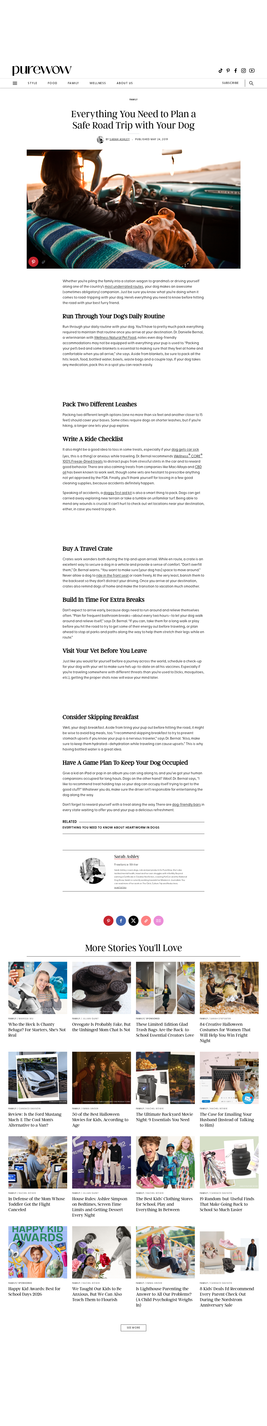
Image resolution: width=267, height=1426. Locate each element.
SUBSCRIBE (230, 83)
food (52, 83)
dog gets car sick (185, 449)
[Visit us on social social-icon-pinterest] (228, 70)
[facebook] (121, 921)
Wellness (181, 456)
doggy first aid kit (117, 493)
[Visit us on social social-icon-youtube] (251, 70)
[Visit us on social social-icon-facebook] (235, 70)
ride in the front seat (112, 575)
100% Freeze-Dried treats (83, 461)
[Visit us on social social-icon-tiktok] (220, 70)
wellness (97, 83)
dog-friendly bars (186, 805)
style (32, 83)
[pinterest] (33, 262)
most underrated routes (124, 287)
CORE (195, 456)
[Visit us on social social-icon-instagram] (243, 70)
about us (125, 83)
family (73, 83)
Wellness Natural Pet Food (115, 338)
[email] (8, 100)
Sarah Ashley (120, 139)
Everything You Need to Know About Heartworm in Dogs (111, 827)
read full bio (120, 887)
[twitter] (133, 921)
